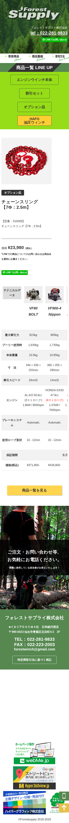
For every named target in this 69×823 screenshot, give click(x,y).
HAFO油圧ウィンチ (34, 120)
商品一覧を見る (34, 490)
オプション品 (34, 107)
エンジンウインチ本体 (34, 80)
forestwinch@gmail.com (34, 649)
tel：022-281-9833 (49, 32)
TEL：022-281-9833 (34, 639)
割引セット (34, 93)
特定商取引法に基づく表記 (34, 659)
